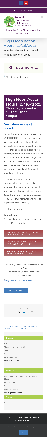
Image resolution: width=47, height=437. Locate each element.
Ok (23, 433)
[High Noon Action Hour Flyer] (18, 280)
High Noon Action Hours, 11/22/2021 (30, 327)
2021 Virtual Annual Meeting (11, 327)
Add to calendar (16, 290)
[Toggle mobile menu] (42, 16)
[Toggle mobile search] (37, 16)
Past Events (15, 360)
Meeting (7, 360)
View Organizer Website (13, 393)
